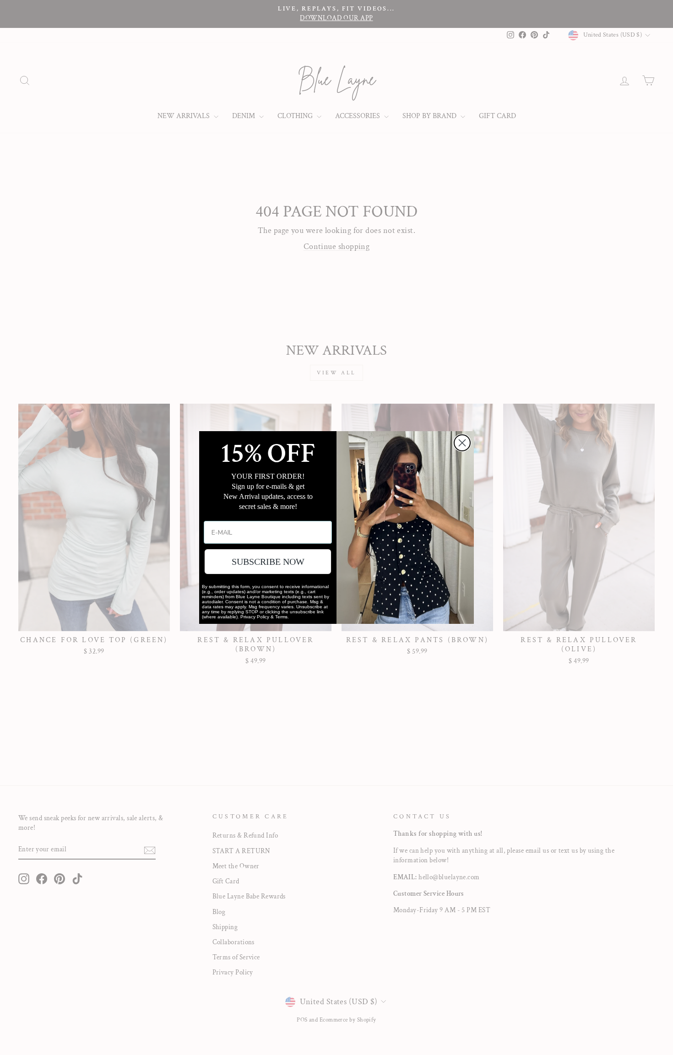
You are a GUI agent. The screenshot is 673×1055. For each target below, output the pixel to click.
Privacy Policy (254, 616)
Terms (281, 616)
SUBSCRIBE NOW (268, 562)
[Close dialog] (462, 443)
